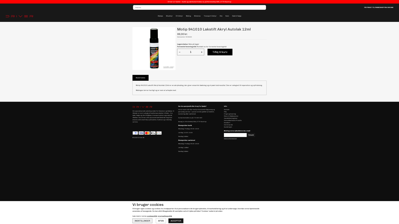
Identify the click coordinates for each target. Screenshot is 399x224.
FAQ (225, 112)
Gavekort (227, 123)
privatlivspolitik (166, 216)
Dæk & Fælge (236, 16)
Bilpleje (160, 16)
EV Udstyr (179, 16)
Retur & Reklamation (231, 116)
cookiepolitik (152, 216)
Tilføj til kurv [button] (219, 52)
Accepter (176, 221)
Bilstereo (197, 16)
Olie (221, 16)
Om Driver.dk (228, 125)
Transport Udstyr (210, 16)
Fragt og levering (230, 114)
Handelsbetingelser (231, 118)
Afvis (161, 221)
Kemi (227, 16)
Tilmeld (251, 135)
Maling (188, 16)
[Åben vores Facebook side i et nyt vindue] (134, 127)
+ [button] (201, 51)
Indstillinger (142, 221)
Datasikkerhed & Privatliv (233, 120)
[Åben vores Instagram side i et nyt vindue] (138, 127)
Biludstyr (169, 16)
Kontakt (226, 109)
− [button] (179, 51)
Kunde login (228, 127)
